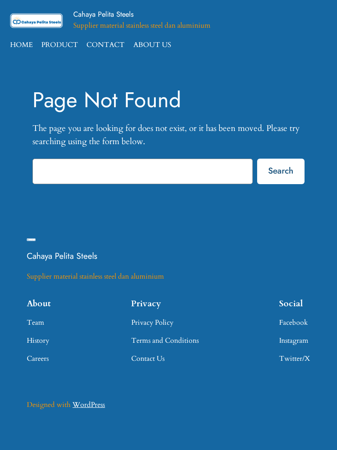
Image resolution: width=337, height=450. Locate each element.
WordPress (88, 405)
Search (280, 170)
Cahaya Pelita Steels (103, 14)
